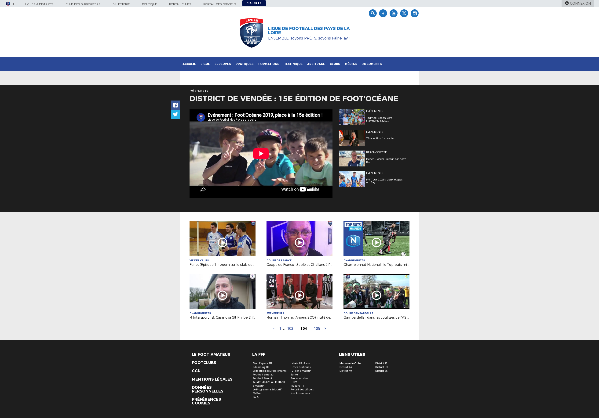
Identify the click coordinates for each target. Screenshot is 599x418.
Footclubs (204, 363)
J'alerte (254, 3)
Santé (294, 374)
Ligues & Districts (39, 4)
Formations (268, 64)
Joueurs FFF (297, 385)
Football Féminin (263, 378)
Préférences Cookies (206, 401)
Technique (293, 64)
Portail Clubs (180, 4)
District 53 (381, 367)
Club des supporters (83, 4)
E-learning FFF (261, 367)
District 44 (346, 367)
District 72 (381, 363)
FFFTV (294, 382)
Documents (372, 64)
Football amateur (263, 374)
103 (290, 328)
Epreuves (223, 64)
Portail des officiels (219, 4)
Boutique (149, 4)
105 (317, 328)
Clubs (335, 64)
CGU (196, 371)
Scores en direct (300, 378)
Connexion (580, 3)
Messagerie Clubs (350, 363)
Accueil (189, 64)
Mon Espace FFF (262, 363)
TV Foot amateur (301, 370)
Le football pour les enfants (270, 370)
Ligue (205, 64)
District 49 (346, 370)
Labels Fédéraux (300, 363)
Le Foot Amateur (211, 355)
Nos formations (300, 393)
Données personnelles (207, 389)
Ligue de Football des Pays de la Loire (309, 30)
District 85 (381, 370)
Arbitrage (316, 64)
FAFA (256, 397)
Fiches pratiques (301, 367)
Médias (351, 64)
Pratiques (245, 64)
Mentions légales (212, 379)
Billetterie (121, 4)
